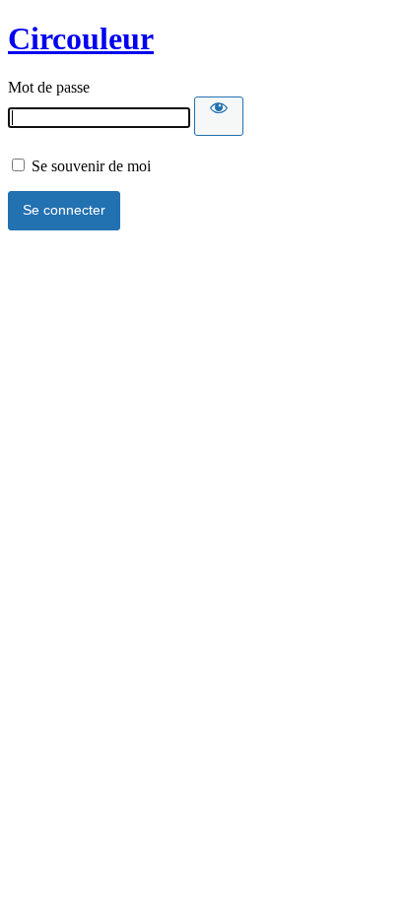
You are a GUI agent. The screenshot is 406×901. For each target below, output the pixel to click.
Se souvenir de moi (89, 166)
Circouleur (81, 38)
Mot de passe (49, 87)
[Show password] (218, 116)
